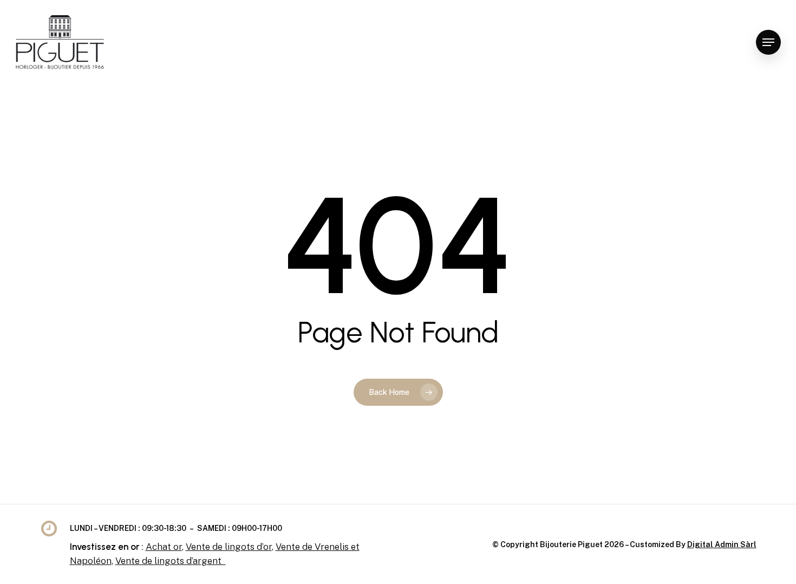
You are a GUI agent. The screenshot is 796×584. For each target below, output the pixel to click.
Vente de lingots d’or (229, 546)
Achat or (164, 546)
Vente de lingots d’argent (170, 560)
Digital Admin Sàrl (721, 544)
